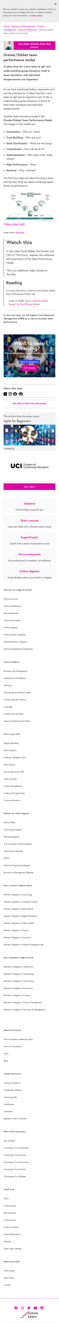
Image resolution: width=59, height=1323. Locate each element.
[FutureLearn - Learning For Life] (29, 1314)
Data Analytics (10, 750)
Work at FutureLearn (13, 1046)
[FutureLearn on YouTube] (35, 1307)
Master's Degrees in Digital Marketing (20, 916)
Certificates (9, 1104)
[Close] (55, 4)
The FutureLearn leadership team (18, 1039)
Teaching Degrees (11, 836)
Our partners (9, 1140)
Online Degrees (10, 627)
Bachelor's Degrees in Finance (17, 995)
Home (6, 26)
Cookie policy (10, 1220)
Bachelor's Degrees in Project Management (23, 1002)
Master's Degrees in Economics (17, 937)
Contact (7, 1285)
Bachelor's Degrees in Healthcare (18, 966)
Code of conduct (11, 1227)
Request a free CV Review (15, 1118)
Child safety (9, 1270)
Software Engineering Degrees (17, 865)
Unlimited (8, 1111)
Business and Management (15, 671)
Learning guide (10, 1097)
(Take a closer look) (14, 224)
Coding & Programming (14, 793)
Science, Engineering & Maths (17, 721)
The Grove (20, 232)
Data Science (9, 764)
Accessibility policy (12, 1234)
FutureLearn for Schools (14, 1169)
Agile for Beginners (27, 29)
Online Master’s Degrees (14, 634)
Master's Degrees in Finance (16, 930)
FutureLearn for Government (16, 1162)
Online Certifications (13, 606)
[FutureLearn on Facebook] (16, 1307)
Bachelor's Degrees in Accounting (19, 981)
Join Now (29, 486)
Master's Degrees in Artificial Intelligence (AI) (24, 944)
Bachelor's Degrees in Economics (18, 988)
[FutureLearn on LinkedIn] (42, 1307)
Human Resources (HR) (14, 771)
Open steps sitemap (12, 1248)
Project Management (13, 786)
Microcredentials (11, 613)
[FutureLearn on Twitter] (29, 1307)
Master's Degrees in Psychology (18, 894)
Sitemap (7, 1241)
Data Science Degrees (13, 851)
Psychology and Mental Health (17, 692)
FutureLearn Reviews (13, 1090)
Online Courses (11, 599)
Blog (6, 1060)
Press (6, 1053)
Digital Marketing (11, 743)
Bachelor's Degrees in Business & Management (24, 1009)
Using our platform (12, 1083)
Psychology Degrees (13, 829)
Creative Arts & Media (13, 714)
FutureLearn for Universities (16, 1148)
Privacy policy (10, 1205)
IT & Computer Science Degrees (18, 844)
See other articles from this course (29, 403)
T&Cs (6, 1198)
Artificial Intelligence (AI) (14, 757)
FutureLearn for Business (15, 1155)
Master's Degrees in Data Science (18, 909)
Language (8, 706)
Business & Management (23, 26)
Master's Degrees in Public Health (19, 923)
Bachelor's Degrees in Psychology (19, 974)
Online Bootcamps (12, 620)
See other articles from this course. (34, 45)
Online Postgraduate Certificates (18, 649)
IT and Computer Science (15, 699)
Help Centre (9, 1278)
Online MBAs (9, 822)
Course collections (12, 800)
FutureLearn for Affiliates (15, 1176)
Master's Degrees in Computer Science (21, 901)
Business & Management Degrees (19, 872)
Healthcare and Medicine (15, 678)
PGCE (6, 858)
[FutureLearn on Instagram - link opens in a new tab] (22, 1307)
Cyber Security (10, 779)
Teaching (7, 685)
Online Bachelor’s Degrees (15, 642)
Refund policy (10, 1213)
